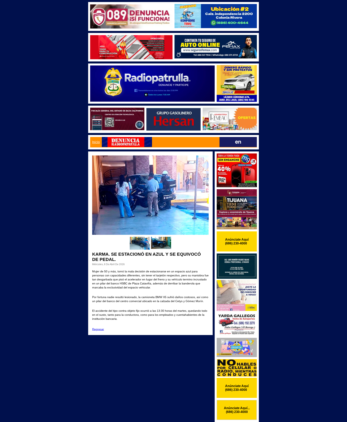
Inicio (96, 142)
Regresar (98, 329)
